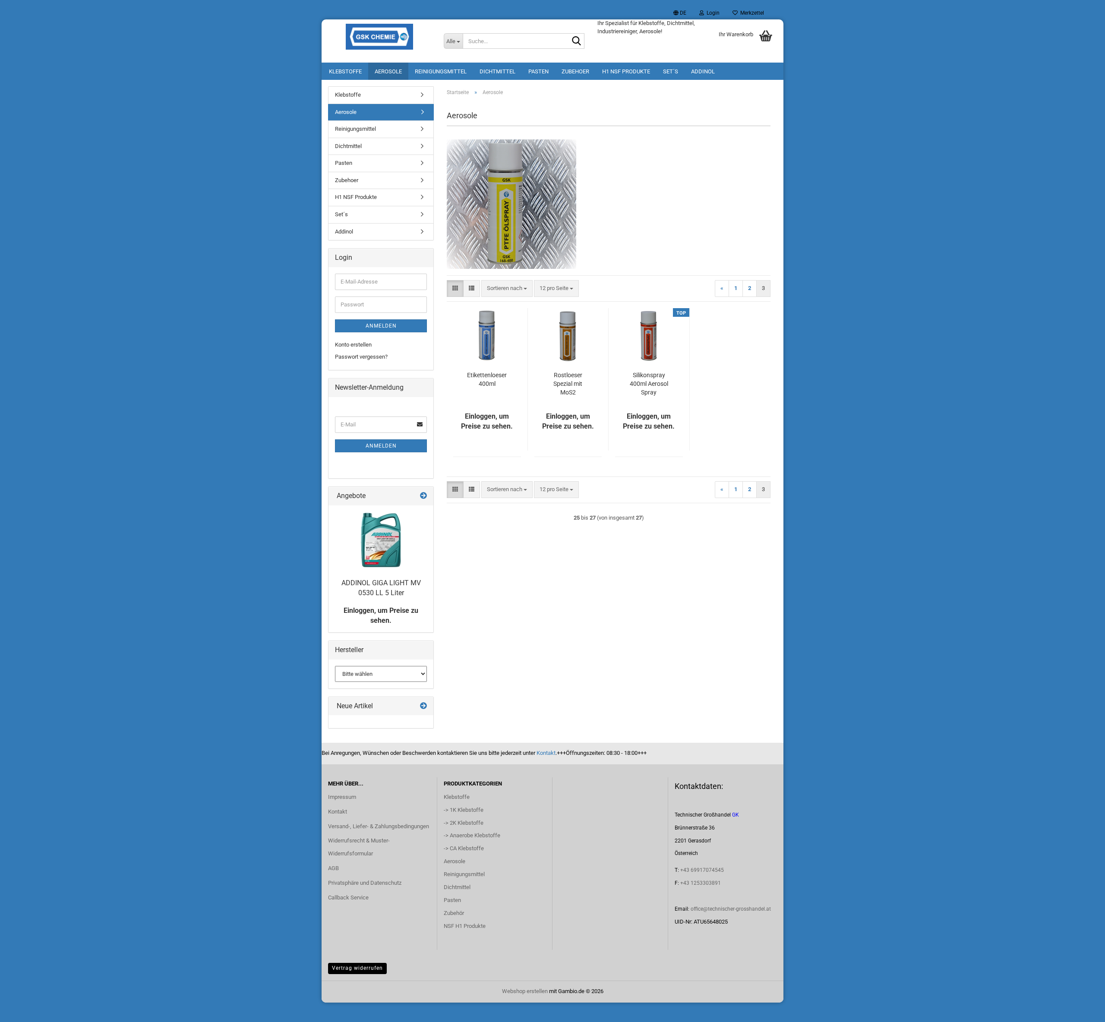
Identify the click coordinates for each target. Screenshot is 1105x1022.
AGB (333, 868)
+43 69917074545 (702, 870)
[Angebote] (423, 496)
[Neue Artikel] (423, 706)
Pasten (538, 71)
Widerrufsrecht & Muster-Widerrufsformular (359, 847)
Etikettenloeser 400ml (487, 379)
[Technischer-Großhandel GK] (379, 36)
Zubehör (454, 913)
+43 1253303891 (700, 883)
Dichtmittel (497, 71)
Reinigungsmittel (441, 71)
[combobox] (507, 288)
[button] (680, 12)
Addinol (703, 71)
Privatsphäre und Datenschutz (364, 883)
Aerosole (388, 71)
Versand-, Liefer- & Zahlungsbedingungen (378, 826)
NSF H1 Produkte (465, 926)
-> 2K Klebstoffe (463, 823)
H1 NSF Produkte (626, 71)
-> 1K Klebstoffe (463, 810)
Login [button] (712, 13)
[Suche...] (576, 41)
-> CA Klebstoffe (464, 848)
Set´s (670, 71)
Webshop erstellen (525, 991)
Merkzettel (751, 13)
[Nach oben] (1081, 1009)
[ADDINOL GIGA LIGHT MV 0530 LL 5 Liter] (380, 540)
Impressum (342, 797)
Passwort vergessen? (361, 356)
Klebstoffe (345, 71)
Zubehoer (575, 71)
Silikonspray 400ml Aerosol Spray (649, 384)
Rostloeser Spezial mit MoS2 (567, 384)
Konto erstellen (353, 344)
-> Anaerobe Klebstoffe (472, 835)
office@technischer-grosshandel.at (731, 909)
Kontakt (546, 753)
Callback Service (348, 897)
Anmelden (381, 326)
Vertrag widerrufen (357, 968)
